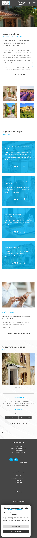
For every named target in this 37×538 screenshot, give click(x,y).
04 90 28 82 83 (18, 446)
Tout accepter (16, 531)
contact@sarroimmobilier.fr (18, 478)
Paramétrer (16, 526)
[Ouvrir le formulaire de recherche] (30, 3)
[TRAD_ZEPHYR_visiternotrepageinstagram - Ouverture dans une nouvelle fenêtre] (16, 459)
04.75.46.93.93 (18, 476)
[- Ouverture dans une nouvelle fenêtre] (18, 491)
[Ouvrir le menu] (34, 3)
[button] (3, 432)
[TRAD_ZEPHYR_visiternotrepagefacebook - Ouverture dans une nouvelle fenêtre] (11, 459)
